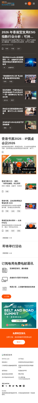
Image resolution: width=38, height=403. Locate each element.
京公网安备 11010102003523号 (24, 378)
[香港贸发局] (19, 356)
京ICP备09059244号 (8, 377)
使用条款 (4, 370)
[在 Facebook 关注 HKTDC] (3, 386)
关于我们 (21, 359)
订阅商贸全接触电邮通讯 (9, 365)
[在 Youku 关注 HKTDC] (24, 386)
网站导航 (21, 374)
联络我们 (4, 362)
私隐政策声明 (22, 370)
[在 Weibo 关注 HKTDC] (13, 386)
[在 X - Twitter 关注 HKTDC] (6, 386)
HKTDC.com (5, 359)
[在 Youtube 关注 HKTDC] (20, 386)
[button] (33, 3)
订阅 (7, 296)
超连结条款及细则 (7, 374)
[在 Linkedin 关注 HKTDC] (10, 386)
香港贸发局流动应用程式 (25, 362)
